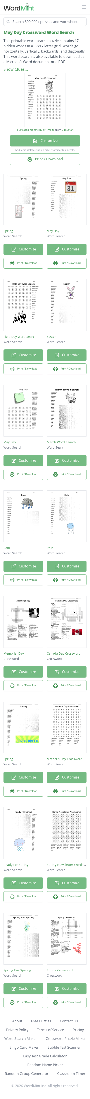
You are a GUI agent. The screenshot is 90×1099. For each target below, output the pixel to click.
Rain (6, 548)
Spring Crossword (60, 970)
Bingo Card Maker (24, 1047)
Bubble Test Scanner (64, 1047)
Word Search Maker (20, 1038)
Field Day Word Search (19, 337)
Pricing (78, 1029)
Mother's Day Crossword (64, 759)
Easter (51, 337)
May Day (53, 231)
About (17, 1021)
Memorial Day (13, 653)
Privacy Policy (17, 1029)
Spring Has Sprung (17, 970)
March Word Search (61, 442)
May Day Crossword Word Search (38, 32)
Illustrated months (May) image (36, 130)
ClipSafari (68, 130)
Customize (49, 140)
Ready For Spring (15, 865)
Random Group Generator (26, 1073)
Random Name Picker (45, 1064)
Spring (8, 231)
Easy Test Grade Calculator (45, 1056)
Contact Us (69, 1021)
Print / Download (48, 159)
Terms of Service (50, 1029)
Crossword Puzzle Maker (66, 1038)
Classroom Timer (71, 1073)
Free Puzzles (41, 1021)
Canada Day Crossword (64, 653)
